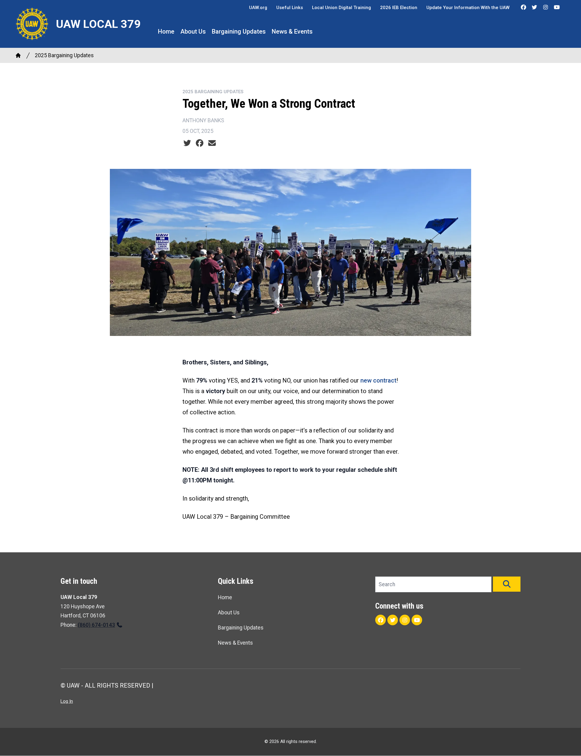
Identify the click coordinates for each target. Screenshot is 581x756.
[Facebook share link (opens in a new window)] (199, 143)
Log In (67, 701)
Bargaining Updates (239, 31)
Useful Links (289, 7)
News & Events (292, 31)
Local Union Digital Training (341, 7)
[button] (506, 584)
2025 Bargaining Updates (64, 55)
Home (166, 31)
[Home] (18, 55)
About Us (193, 31)
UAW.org (258, 7)
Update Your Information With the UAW (468, 7)
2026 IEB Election (398, 7)
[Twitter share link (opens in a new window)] (187, 143)
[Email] (212, 143)
